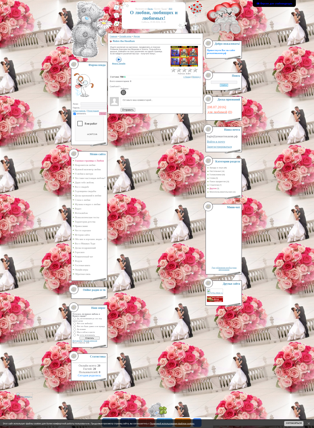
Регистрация (93, 111)
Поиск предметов (218, 181)
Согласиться (294, 423)
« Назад (187, 77)
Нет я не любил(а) (84, 323)
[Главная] (116, 10)
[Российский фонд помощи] (215, 301)
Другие (137, 36)
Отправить (128, 109)
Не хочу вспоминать (86, 335)
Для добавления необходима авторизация (224, 269)
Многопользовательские (221, 192)
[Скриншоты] (184, 56)
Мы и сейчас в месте (86, 332)
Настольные (215, 171)
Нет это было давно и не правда (91, 326)
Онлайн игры (125, 36)
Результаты (77, 341)
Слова (212, 178)
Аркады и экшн (216, 168)
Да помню (81, 329)
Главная (113, 36)
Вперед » (196, 77)
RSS (170, 9)
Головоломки (216, 174)
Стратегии (214, 185)
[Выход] (116, 26)
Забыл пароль (79, 111)
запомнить (81, 113)
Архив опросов (90, 341)
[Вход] (123, 92)
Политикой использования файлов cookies (172, 423)
